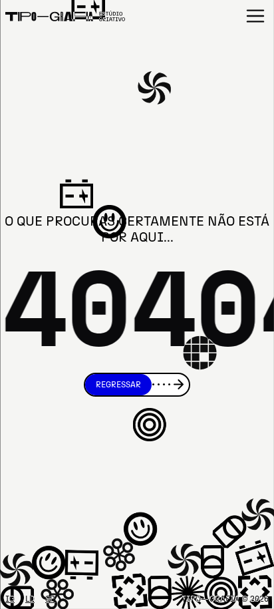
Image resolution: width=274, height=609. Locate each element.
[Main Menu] (255, 16)
